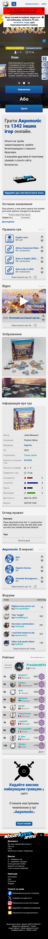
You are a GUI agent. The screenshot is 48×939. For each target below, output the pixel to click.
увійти (44, 4)
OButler (22, 744)
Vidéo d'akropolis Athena (23, 641)
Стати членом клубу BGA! (18, 868)
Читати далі (24, 540)
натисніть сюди (21, 22)
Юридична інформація (21, 926)
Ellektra (22, 683)
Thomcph (19, 626)
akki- (20, 690)
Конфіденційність (18, 930)
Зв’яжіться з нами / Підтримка (20, 851)
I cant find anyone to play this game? (29, 633)
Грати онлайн (24, 823)
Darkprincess (24, 713)
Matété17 (23, 675)
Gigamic (28, 445)
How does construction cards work (28, 624)
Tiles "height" (17, 615)
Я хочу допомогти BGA (17, 864)
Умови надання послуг (29, 928)
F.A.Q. (10, 849)
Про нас (11, 846)
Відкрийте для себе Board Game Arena (24, 193)
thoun (34, 455)
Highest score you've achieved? (26, 606)
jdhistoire (22, 698)
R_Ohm (21, 736)
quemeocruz (21, 635)
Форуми (11, 884)
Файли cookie (31, 930)
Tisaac (27, 455)
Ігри (9, 879)
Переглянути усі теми (24, 648)
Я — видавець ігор (15, 859)
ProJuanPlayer (22, 608)
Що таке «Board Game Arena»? (19, 844)
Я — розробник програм (17, 862)
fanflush (19, 644)
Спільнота (12, 881)
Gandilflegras (21, 617)
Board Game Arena (14, 924)
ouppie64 (22, 721)
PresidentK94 (36, 665)
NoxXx (21, 706)
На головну (12, 877)
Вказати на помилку (16, 866)
